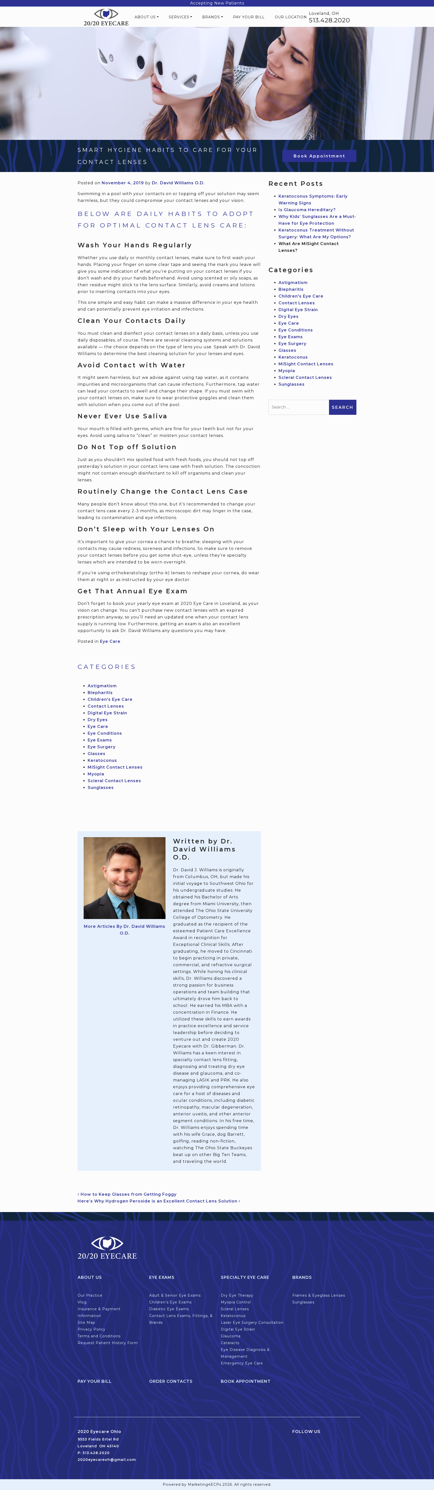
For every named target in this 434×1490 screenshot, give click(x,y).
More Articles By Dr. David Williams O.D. (124, 930)
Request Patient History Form (108, 1343)
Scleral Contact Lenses (114, 780)
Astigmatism (102, 685)
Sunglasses (101, 787)
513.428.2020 (329, 20)
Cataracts (230, 1343)
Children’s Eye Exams (170, 1302)
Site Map (86, 1322)
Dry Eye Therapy (237, 1295)
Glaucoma (231, 1336)
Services (179, 17)
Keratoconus (102, 760)
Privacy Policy (91, 1329)
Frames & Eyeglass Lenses (318, 1295)
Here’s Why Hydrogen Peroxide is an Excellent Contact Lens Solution (158, 1201)
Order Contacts (171, 1381)
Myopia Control (236, 1302)
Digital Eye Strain (107, 713)
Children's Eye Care (110, 699)
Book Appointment (319, 156)
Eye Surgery (102, 746)
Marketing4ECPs (204, 1484)
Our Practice (90, 1295)
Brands (211, 17)
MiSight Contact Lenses (115, 767)
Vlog (82, 1302)
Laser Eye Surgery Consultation (252, 1322)
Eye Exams (100, 740)
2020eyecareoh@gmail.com (107, 1459)
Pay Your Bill (249, 17)
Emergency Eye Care (242, 1363)
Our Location (291, 17)
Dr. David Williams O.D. (178, 183)
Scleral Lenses (235, 1309)
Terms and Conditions (99, 1336)
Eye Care (110, 641)
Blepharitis (100, 692)
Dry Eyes (98, 719)
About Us (145, 17)
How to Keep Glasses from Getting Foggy (128, 1194)
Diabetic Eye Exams (169, 1309)
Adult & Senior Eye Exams (175, 1295)
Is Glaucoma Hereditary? (307, 209)
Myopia (96, 774)
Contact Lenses (106, 706)
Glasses (96, 753)
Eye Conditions (105, 733)
